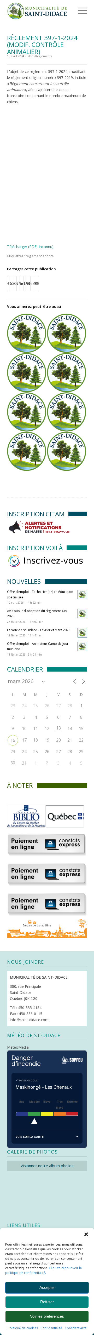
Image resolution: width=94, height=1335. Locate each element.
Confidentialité (51, 1328)
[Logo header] (39, 10)
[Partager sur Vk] (28, 283)
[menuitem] (74, 10)
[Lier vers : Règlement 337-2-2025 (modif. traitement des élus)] (66, 333)
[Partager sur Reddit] (33, 283)
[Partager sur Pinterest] (18, 283)
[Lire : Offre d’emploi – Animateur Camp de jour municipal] (82, 646)
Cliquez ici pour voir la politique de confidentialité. (43, 1270)
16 (12, 740)
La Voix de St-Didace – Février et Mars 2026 (38, 630)
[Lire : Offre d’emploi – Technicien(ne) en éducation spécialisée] (82, 594)
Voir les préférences (47, 1316)
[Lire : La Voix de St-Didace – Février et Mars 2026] (82, 632)
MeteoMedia (18, 1047)
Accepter (47, 1287)
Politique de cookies (23, 1328)
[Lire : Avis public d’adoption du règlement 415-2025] (82, 613)
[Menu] (75, 10)
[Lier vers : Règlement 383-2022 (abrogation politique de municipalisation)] (26, 333)
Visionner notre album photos (47, 1165)
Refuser (47, 1302)
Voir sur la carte (30, 1136)
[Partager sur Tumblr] (25, 283)
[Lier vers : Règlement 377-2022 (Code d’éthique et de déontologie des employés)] (26, 372)
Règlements (43, 56)
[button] (86, 1234)
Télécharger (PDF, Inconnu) (30, 246)
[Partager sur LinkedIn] (21, 283)
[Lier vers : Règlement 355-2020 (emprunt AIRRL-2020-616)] (26, 412)
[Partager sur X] (11, 283)
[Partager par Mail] (37, 283)
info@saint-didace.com (29, 1019)
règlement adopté (40, 256)
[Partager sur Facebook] (8, 283)
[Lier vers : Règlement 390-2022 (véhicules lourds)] (26, 451)
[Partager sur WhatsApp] (14, 283)
